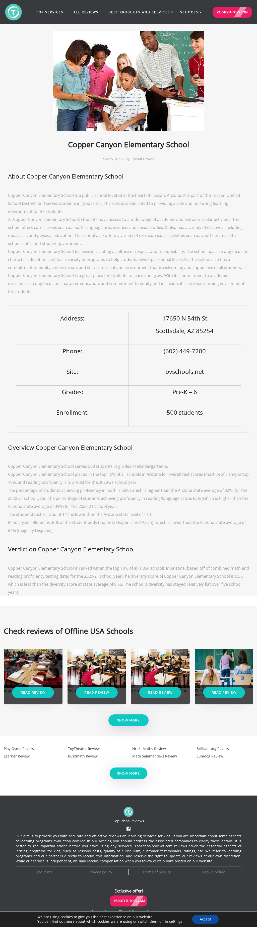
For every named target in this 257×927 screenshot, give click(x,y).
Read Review (33, 692)
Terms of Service (157, 871)
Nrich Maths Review (149, 748)
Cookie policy (213, 871)
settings (175, 921)
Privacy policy (100, 871)
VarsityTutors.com (232, 12)
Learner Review (17, 756)
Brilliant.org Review (213, 748)
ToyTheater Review (84, 748)
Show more (128, 720)
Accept (205, 919)
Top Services (49, 12)
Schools (189, 12)
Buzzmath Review (83, 756)
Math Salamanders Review (154, 756)
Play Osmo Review (19, 748)
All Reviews (86, 12)
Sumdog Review (210, 756)
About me (43, 871)
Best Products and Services (139, 12)
